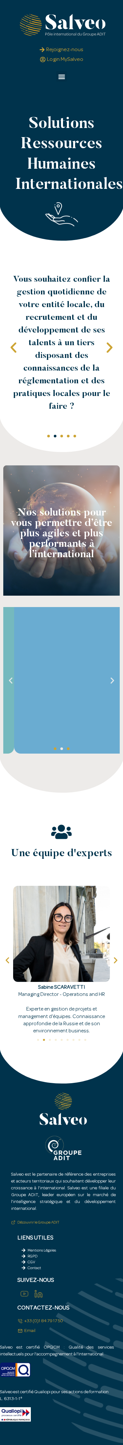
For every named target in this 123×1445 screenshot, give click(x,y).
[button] (61, 76)
